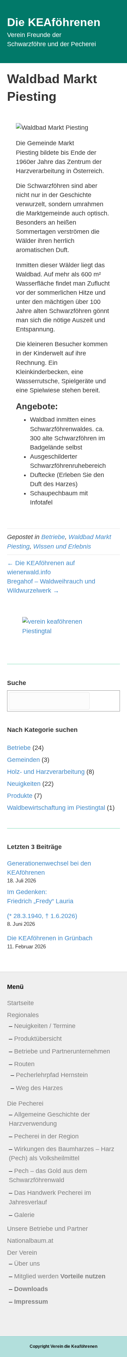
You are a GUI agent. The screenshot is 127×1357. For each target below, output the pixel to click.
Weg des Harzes (39, 1088)
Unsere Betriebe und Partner (47, 1228)
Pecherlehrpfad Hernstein (52, 1074)
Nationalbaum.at (30, 1240)
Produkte (19, 795)
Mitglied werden (59, 1276)
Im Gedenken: (40, 896)
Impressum (31, 1301)
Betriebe (53, 536)
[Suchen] (105, 700)
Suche (16, 682)
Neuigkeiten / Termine (44, 1025)
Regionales (23, 1015)
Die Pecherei (25, 1103)
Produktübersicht (38, 1038)
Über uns (27, 1263)
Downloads (31, 1288)
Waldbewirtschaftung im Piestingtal (56, 807)
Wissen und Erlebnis (62, 546)
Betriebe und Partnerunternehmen (62, 1051)
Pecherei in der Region (46, 1136)
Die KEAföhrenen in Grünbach (49, 938)
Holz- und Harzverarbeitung (46, 771)
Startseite (20, 1003)
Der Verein (22, 1252)
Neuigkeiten (24, 783)
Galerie (24, 1214)
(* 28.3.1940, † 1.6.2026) (42, 915)
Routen (24, 1064)
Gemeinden (23, 759)
